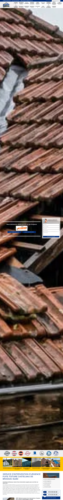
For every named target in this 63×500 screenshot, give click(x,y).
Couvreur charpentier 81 (16, 3)
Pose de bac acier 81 (43, 3)
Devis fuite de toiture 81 (32, 7)
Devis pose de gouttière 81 (21, 7)
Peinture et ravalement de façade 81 (32, 3)
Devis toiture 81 (37, 7)
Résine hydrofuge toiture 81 (38, 3)
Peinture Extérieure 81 (26, 3)
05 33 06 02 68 (7, 0)
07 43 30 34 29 (16, 0)
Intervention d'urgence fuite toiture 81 (48, 3)
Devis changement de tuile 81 (16, 7)
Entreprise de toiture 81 (26, 7)
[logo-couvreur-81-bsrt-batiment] (6, 5)
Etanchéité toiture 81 (54, 7)
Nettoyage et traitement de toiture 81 (21, 3)
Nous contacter (29, 232)
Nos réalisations (14, 232)
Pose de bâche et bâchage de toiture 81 (54, 3)
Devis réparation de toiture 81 (48, 7)
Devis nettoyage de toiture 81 (59, 3)
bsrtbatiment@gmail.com (27, 0)
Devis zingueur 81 (43, 7)
